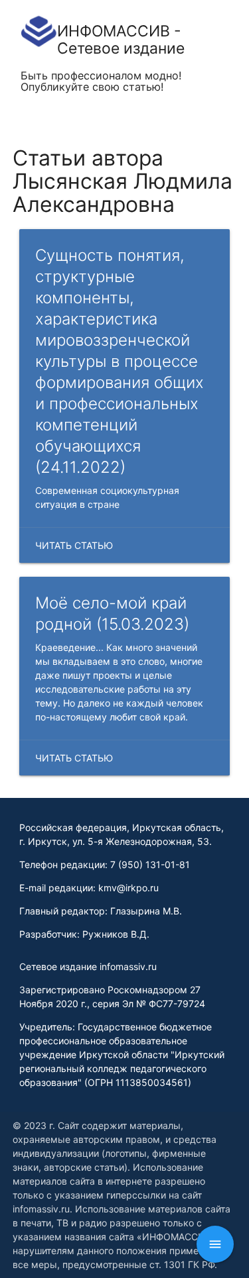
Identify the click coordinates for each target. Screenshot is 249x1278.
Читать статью (74, 545)
